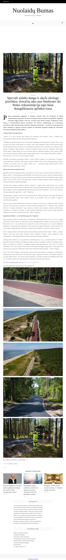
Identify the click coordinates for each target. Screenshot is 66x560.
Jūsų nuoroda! (20, 546)
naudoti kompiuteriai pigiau (21, 542)
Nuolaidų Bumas (33, 10)
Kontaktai (6, 1)
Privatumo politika (33, 559)
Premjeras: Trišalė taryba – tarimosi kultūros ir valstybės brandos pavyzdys (53, 488)
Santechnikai (17, 544)
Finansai (33, 95)
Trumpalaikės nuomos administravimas (25, 539)
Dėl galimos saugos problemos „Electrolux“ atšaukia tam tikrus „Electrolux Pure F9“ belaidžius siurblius (31, 490)
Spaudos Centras (12, 463)
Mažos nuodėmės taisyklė (21, 533)
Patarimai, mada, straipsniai (21, 537)
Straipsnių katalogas (19, 535)
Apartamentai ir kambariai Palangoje (24, 540)
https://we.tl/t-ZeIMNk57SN (31, 262)
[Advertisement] (33, 37)
